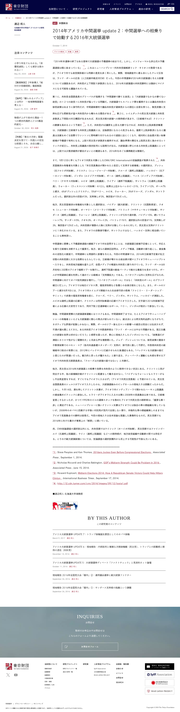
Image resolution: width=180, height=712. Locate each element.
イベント (117, 4)
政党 (76, 51)
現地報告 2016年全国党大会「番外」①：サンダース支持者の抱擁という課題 (109, 588)
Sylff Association (100, 668)
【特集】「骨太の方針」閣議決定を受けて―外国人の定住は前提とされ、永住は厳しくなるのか (29, 140)
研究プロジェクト (82, 9)
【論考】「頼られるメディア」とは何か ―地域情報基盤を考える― (29, 103)
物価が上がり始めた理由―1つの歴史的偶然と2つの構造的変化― (29, 122)
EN (172, 4)
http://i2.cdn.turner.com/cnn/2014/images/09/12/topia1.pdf (92, 483)
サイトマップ (38, 703)
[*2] (113, 113)
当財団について (57, 9)
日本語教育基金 (99, 672)
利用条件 (9, 703)
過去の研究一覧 (68, 672)
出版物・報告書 (122, 664)
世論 (69, 51)
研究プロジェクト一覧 (70, 668)
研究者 (100, 9)
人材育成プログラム (120, 9)
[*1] (84, 68)
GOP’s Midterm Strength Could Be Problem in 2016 (132, 463)
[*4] (157, 160)
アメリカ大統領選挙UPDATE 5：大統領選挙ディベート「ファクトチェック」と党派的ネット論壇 (109, 564)
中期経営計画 (49, 678)
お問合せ (128, 4)
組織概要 (47, 672)
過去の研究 (145, 9)
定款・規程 (48, 681)
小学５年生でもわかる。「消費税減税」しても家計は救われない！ (29, 68)
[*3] (84, 125)
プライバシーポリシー (23, 703)
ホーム (8, 18)
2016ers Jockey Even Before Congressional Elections (122, 452)
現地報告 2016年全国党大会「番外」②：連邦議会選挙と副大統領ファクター (109, 577)
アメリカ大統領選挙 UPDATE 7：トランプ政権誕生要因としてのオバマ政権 (109, 536)
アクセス (138, 4)
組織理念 (47, 675)
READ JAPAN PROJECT (102, 675)
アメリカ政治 (59, 51)
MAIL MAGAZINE (155, 4)
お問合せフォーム (90, 647)
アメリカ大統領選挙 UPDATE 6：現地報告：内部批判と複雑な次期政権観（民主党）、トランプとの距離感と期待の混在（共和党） (109, 550)
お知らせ (106, 4)
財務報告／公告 (50, 684)
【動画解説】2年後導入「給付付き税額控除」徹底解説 (29, 86)
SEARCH (165, 9)
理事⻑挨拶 (48, 668)
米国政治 (18, 18)
